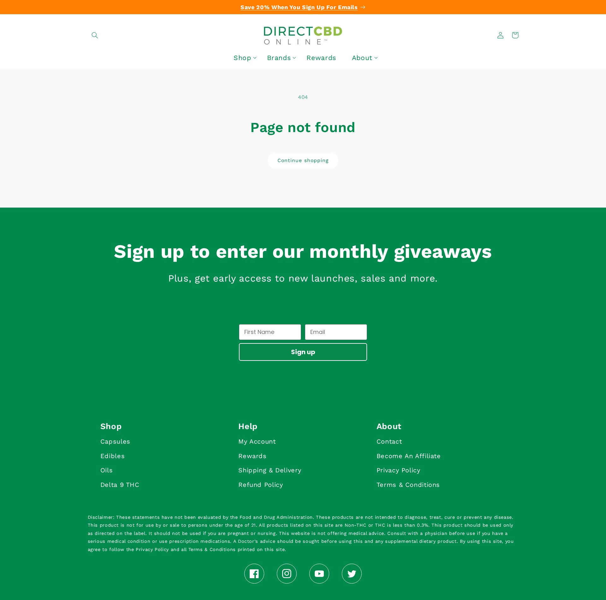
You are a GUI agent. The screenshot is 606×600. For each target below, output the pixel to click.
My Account (257, 441)
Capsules (115, 441)
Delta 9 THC (120, 484)
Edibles (112, 456)
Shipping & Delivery (269, 470)
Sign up (303, 352)
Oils (106, 470)
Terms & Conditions (408, 484)
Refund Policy (260, 484)
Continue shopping (303, 160)
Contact (389, 441)
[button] (95, 35)
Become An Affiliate (409, 456)
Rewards (252, 456)
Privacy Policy (398, 470)
